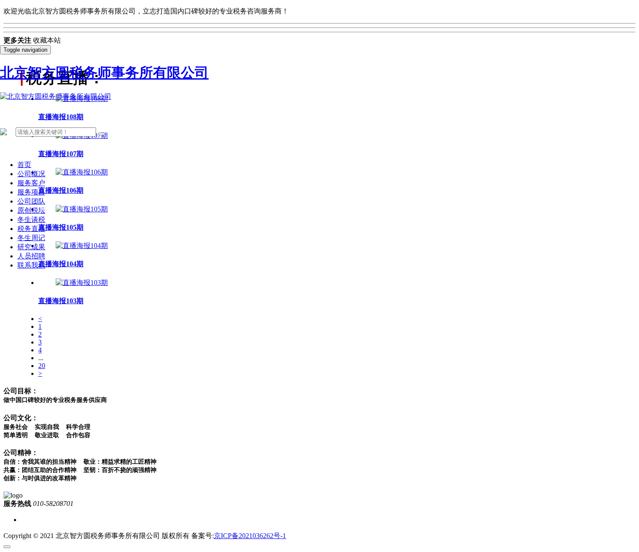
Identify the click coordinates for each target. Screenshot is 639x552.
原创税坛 (31, 210)
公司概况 (31, 173)
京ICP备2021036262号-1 (250, 535)
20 (41, 365)
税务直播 (31, 228)
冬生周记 (31, 237)
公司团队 (31, 201)
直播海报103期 (60, 300)
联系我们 (31, 265)
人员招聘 (31, 256)
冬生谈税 (31, 219)
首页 (24, 164)
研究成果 (31, 247)
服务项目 (31, 192)
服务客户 (31, 183)
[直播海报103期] (82, 282)
